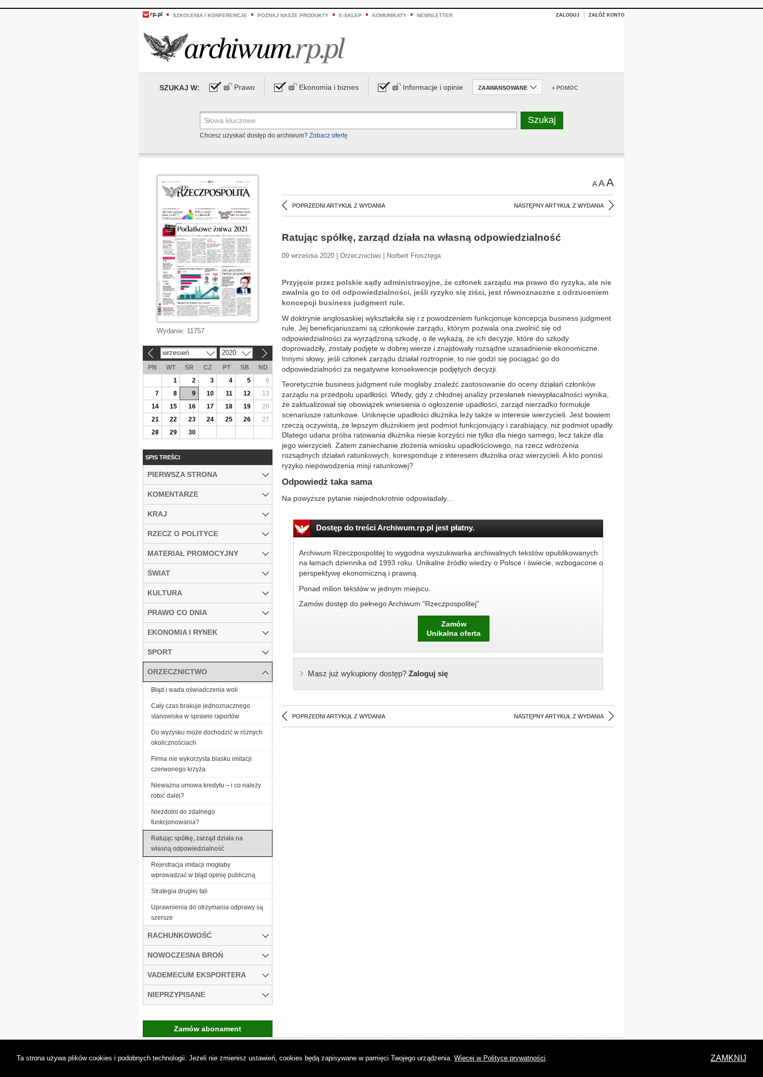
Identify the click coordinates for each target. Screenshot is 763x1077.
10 (210, 393)
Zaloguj (567, 15)
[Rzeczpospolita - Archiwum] (244, 47)
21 (155, 419)
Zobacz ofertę (328, 135)
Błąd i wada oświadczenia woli (194, 689)
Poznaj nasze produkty (293, 15)
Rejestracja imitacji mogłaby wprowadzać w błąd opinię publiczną (203, 870)
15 (173, 406)
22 (173, 419)
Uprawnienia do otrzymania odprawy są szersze (207, 912)
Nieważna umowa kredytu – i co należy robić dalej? (206, 790)
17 (210, 406)
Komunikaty (389, 15)
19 (247, 406)
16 (192, 406)
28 (155, 432)
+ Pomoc (565, 88)
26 (247, 419)
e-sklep (350, 15)
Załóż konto (606, 15)
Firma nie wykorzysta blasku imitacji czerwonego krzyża (201, 764)
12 (247, 393)
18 (229, 406)
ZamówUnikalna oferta (454, 628)
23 (192, 419)
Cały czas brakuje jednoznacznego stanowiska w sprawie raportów (200, 711)
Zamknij (728, 1058)
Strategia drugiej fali (179, 891)
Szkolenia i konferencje (210, 15)
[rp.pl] (152, 14)
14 (155, 406)
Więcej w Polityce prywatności (500, 1058)
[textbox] (358, 120)
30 (192, 432)
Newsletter (435, 15)
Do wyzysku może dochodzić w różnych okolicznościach (207, 737)
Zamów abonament (207, 1029)
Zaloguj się (378, 673)
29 (173, 432)
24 (210, 419)
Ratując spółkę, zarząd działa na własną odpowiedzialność (197, 843)
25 (229, 419)
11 (229, 393)
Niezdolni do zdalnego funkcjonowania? (183, 817)
